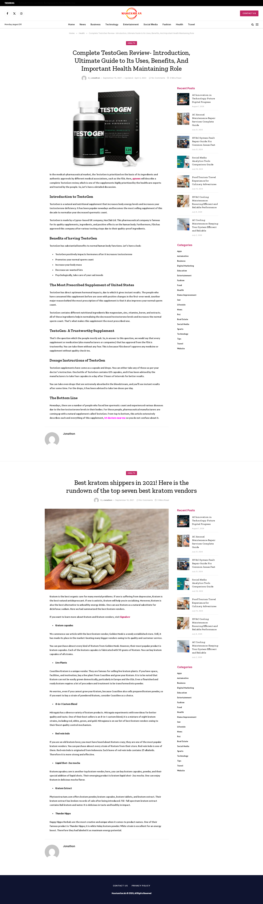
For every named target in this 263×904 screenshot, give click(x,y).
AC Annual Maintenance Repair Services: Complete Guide (203, 119)
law (179, 299)
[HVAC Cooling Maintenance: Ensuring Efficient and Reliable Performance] (183, 201)
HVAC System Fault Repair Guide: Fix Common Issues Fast (203, 141)
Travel (191, 24)
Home (71, 24)
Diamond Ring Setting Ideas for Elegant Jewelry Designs (45, 3)
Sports (180, 329)
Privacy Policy (141, 885)
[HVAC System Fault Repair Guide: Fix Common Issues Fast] (183, 142)
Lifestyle (181, 304)
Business (95, 24)
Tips (179, 338)
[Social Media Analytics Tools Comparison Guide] (183, 162)
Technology (111, 24)
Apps (179, 251)
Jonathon (95, 78)
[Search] (252, 24)
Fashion (167, 24)
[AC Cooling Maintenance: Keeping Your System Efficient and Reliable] (183, 224)
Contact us (120, 885)
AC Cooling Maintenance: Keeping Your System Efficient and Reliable (205, 225)
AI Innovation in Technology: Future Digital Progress (203, 98)
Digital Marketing (185, 265)
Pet (179, 314)
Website (181, 348)
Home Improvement (186, 295)
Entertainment (131, 24)
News (83, 24)
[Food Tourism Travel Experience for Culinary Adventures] (183, 181)
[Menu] (257, 24)
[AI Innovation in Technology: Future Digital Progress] (183, 99)
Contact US (249, 13)
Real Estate (182, 319)
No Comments (158, 78)
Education (182, 270)
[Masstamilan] (131, 13)
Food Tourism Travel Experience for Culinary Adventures (204, 181)
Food (179, 285)
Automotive (183, 256)
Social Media (151, 24)
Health (179, 24)
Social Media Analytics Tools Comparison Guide (202, 161)
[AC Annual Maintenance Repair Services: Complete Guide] (183, 119)
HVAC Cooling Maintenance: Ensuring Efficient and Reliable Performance (205, 202)
